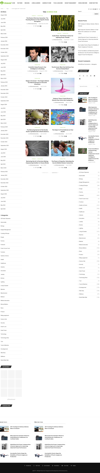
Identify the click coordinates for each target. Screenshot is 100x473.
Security (89, 264)
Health (89, 208)
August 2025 (4, 59)
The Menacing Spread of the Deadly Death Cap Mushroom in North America (37, 130)
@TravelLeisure (11, 399)
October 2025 (4, 52)
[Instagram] (91, 9)
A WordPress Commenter (84, 64)
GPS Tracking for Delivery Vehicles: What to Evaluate (93, 99)
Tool (89, 281)
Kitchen (89, 225)
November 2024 (4, 93)
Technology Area (89, 277)
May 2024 (3, 115)
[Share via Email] (40, 26)
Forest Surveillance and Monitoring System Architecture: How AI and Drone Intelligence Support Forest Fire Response (88, 52)
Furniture (89, 202)
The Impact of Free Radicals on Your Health (62, 130)
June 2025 (3, 67)
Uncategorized (89, 287)
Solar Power (89, 271)
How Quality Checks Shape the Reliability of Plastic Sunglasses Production (93, 139)
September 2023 (5, 145)
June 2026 (3, 22)
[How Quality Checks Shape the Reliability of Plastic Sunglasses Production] (82, 138)
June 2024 (3, 112)
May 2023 (3, 160)
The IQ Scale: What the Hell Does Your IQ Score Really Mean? (63, 68)
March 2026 (3, 33)
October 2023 (4, 141)
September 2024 (5, 100)
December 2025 (4, 45)
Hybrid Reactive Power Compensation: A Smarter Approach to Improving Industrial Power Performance (88, 39)
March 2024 (3, 123)
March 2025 (3, 78)
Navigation (94, 64)
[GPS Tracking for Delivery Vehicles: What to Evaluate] (82, 100)
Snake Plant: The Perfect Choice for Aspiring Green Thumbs (62, 36)
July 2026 (3, 18)
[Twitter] (90, 9)
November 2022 (4, 182)
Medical (89, 241)
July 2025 (3, 63)
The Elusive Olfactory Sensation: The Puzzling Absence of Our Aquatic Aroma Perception (37, 19)
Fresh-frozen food (89, 198)
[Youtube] (95, 9)
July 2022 (3, 197)
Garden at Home (46, 3)
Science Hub (89, 261)
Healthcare (89, 211)
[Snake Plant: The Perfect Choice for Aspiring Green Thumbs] (62, 23)
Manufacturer (89, 238)
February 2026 (4, 37)
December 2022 (4, 179)
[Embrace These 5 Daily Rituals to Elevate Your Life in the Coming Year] (62, 85)
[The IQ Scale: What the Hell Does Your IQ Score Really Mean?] (62, 54)
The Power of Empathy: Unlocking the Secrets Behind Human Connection (63, 162)
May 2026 (3, 26)
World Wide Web (82, 3)
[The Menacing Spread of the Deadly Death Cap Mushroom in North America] (37, 117)
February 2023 (4, 171)
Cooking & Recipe (89, 185)
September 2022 (5, 190)
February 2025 (4, 82)
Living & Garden (36, 3)
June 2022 (3, 201)
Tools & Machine (58, 3)
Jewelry (89, 221)
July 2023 (3, 153)
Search (79, 11)
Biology (89, 179)
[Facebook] (88, 9)
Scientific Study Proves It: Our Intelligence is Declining (37, 68)
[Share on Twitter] (37, 26)
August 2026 (4, 15)
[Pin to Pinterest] (64, 42)
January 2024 (4, 130)
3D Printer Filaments (89, 172)
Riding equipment (89, 257)
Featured (19, 3)
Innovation (89, 218)
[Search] (99, 9)
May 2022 (3, 205)
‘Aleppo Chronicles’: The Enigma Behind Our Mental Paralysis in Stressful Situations (37, 82)
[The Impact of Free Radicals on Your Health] (62, 117)
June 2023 (3, 156)
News (89, 251)
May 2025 (3, 71)
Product (89, 254)
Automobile (89, 175)
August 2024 (4, 104)
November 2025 (4, 48)
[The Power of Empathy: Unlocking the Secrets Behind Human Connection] (62, 148)
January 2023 (4, 175)
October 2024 (4, 97)
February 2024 (4, 127)
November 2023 (4, 138)
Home (13, 3)
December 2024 (4, 89)
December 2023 (4, 134)
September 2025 (5, 56)
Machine (89, 234)
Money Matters (93, 3)
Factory (89, 192)
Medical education (89, 244)
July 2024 (3, 108)
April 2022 (3, 209)
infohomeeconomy (32, 23)
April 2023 (3, 164)
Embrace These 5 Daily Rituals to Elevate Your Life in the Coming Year (62, 99)
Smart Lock (89, 267)
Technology (89, 274)
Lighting (89, 228)
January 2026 (4, 41)
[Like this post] (33, 26)
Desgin (89, 188)
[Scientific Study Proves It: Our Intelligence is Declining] (37, 54)
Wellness (89, 294)
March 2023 (3, 168)
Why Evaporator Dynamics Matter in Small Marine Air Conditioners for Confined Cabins (88, 31)
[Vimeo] (96, 9)
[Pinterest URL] (4, 374)
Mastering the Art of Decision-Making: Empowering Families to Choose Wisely (37, 162)
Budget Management (70, 3)
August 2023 (4, 149)
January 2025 (4, 86)
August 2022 (4, 194)
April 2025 (3, 74)
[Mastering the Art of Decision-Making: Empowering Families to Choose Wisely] (37, 148)
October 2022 (4, 186)
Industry (89, 215)
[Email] (79, 78)
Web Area (27, 3)
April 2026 (3, 30)
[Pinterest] (93, 9)
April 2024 (3, 119)
